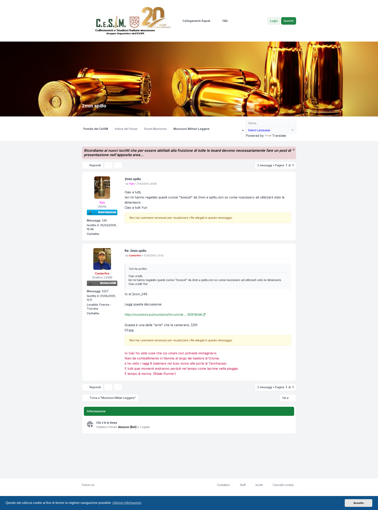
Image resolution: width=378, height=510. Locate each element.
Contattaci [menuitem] (223, 485)
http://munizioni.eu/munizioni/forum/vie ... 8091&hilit (163, 314)
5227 (105, 291)
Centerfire (102, 273)
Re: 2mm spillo (135, 251)
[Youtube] (103, 485)
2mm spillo (133, 179)
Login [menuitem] (274, 20)
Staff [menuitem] (243, 485)
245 (104, 220)
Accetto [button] (358, 502)
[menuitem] (194, 20)
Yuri (102, 202)
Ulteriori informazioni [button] (126, 502)
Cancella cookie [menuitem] (283, 485)
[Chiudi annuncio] (293, 149)
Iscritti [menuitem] (259, 485)
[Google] (106, 485)
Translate (279, 136)
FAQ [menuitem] (225, 20)
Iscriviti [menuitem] (289, 20)
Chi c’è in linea (106, 422)
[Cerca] (285, 123)
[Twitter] (100, 485)
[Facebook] (97, 485)
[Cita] (287, 179)
